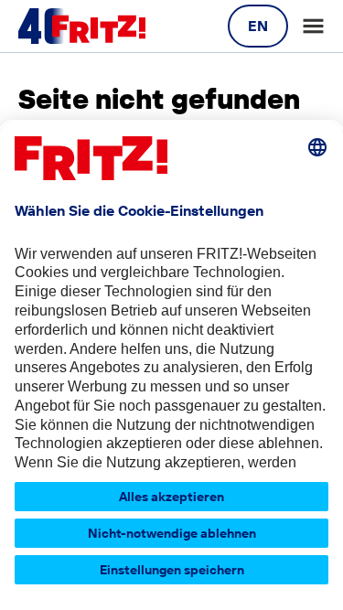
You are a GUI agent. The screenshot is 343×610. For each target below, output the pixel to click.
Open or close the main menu (313, 26)
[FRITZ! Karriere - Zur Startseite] (81, 26)
